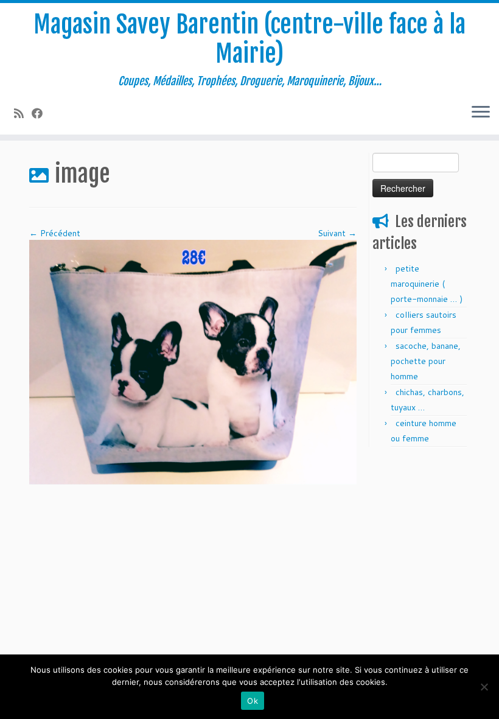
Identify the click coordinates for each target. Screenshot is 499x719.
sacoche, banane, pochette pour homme (426, 361)
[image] (193, 362)
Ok (252, 701)
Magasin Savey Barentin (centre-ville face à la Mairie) (249, 39)
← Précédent (54, 233)
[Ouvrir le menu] (481, 112)
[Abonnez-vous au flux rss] (23, 113)
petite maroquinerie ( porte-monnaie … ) (426, 283)
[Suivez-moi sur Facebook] (41, 113)
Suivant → (337, 233)
